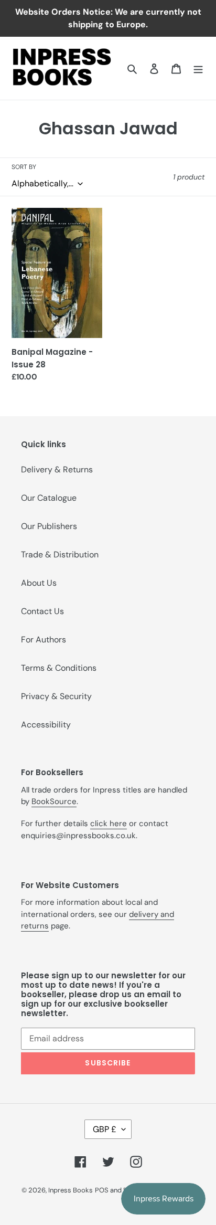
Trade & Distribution (60, 554)
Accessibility (46, 724)
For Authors (43, 639)
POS (102, 1190)
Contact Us (42, 611)
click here (108, 823)
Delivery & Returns (57, 469)
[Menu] (198, 68)
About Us (39, 582)
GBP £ (104, 1129)
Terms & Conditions (58, 667)
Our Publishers (49, 526)
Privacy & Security (56, 696)
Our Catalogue (49, 497)
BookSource (54, 801)
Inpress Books (70, 1190)
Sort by (24, 167)
